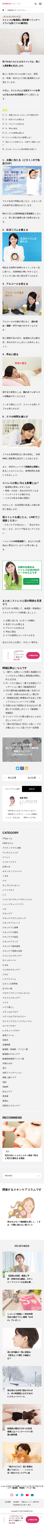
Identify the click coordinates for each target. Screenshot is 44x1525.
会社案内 (16, 1502)
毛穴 (4, 1068)
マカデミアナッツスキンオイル (16, 993)
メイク (5, 1002)
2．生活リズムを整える (15, 119)
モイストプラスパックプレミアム (17, 1021)
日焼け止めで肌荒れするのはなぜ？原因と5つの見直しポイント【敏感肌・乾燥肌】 (23, 709)
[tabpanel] (22, 1142)
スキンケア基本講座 (11, 946)
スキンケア (7, 913)
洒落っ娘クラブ (9, 1077)
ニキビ (5, 974)
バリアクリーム (9, 979)
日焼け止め (7, 1063)
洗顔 (4, 1082)
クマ (4, 881)
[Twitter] (17, 1495)
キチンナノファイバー (12, 871)
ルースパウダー (9, 1026)
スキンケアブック (10, 942)
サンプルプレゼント (11, 885)
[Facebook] (22, 1495)
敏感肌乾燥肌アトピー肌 (13, 1059)
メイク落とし (8, 1007)
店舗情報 (6, 1045)
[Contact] (32, 1495)
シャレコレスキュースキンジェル (17, 899)
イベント (6, 857)
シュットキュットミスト (13, 904)
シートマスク (8, 890)
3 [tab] (24, 1145)
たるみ (5, 965)
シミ (4, 895)
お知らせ (6, 867)
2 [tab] (22, 1145)
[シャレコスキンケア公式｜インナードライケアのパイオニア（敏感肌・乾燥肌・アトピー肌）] (11, 3)
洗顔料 (5, 1087)
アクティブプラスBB (11, 848)
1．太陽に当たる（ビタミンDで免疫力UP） (23, 115)
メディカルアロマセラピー (14, 1016)
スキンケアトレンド (11, 923)
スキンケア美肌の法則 (12, 951)
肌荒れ (5, 1101)
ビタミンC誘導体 (10, 984)
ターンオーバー (9, 960)
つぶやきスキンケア (11, 970)
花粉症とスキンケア (11, 1106)
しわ (4, 909)
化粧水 (5, 1040)
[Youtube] (27, 1495)
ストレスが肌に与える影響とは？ (19, 137)
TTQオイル (7, 839)
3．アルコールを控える (15, 124)
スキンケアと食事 (10, 927)
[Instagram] (11, 1495)
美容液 (5, 1096)
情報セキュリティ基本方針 (30, 1502)
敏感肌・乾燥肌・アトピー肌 (15, 1049)
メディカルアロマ (10, 1012)
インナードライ (9, 862)
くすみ (5, 876)
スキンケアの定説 (10, 937)
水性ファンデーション (12, 1073)
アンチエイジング (10, 853)
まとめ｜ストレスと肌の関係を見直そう (21, 149)
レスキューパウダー (11, 1031)
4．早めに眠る (11, 128)
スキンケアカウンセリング (14, 918)
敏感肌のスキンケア (11, 1054)
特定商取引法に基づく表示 (22, 1505)
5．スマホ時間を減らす (15, 133)
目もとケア (7, 1091)
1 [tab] (20, 1145)
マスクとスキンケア (11, 998)
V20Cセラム (7, 843)
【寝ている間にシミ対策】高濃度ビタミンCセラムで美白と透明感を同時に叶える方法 (23, 676)
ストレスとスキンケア (12, 956)
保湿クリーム (8, 1035)
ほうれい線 (7, 988)
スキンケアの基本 (10, 932)
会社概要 (8, 1502)
